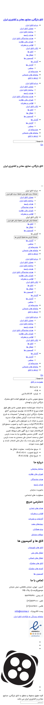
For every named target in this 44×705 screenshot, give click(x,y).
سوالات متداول (37, 534)
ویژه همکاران (38, 529)
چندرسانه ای (33, 71)
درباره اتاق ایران (32, 25)
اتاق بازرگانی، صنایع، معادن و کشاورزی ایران (23, 20)
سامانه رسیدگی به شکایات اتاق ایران (28, 616)
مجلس (30, 68)
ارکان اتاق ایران (32, 48)
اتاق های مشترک (36, 563)
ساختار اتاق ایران (26, 32)
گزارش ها (34, 61)
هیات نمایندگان (37, 479)
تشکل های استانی (36, 558)
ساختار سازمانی (37, 469)
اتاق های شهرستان (35, 547)
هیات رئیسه (38, 484)
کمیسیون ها (28, 58)
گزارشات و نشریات (35, 519)
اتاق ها (30, 51)
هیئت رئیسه (28, 35)
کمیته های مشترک (36, 568)
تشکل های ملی (37, 553)
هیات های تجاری (36, 508)
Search (39, 141)
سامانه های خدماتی (30, 75)
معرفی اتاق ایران (26, 28)
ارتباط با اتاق (33, 78)
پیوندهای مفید (37, 524)
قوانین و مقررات (27, 45)
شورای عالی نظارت (26, 42)
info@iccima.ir (22, 611)
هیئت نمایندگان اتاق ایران (22, 38)
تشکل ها (29, 55)
